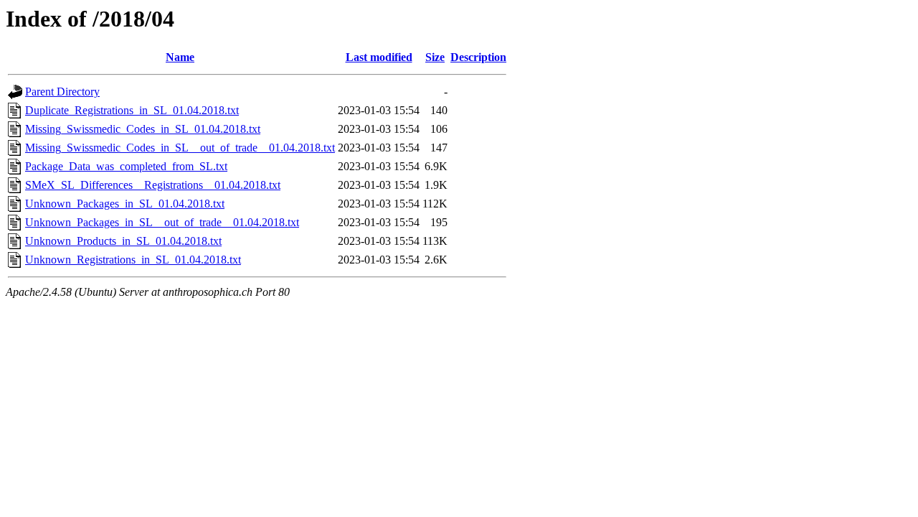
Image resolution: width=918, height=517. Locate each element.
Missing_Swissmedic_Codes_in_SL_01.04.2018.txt (142, 129)
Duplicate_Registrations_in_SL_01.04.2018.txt (132, 110)
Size (435, 57)
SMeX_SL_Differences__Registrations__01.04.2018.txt (152, 185)
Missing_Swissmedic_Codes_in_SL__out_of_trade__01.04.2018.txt (180, 147)
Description (478, 57)
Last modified (379, 57)
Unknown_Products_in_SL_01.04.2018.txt (123, 241)
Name (180, 57)
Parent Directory (62, 91)
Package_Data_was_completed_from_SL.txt (126, 166)
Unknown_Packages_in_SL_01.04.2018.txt (124, 203)
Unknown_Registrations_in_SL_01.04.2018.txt (133, 259)
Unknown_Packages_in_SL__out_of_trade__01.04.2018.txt (162, 222)
